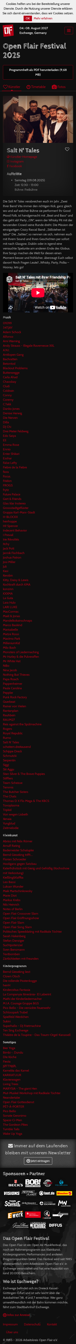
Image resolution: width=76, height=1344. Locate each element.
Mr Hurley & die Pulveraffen (21, 656)
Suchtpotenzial (13, 945)
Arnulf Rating (11, 846)
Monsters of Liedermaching (21, 652)
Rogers (7, 729)
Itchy (6, 544)
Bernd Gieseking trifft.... (18, 855)
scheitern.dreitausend (17, 747)
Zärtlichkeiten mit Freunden (21, 958)
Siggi (6, 765)
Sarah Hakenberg (14, 936)
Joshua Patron (12, 557)
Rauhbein (9, 715)
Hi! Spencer (10, 526)
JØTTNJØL (9, 1066)
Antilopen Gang (13, 354)
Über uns (12, 1332)
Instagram (17, 161)
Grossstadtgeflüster (15, 508)
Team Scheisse (12, 783)
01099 (7, 323)
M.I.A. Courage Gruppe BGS (21, 1003)
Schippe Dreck (12, 751)
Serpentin (9, 760)
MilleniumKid (11, 643)
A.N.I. (6, 350)
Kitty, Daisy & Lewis (15, 580)
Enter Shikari (11, 454)
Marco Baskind (12, 625)
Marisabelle (10, 629)
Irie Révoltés (11, 539)
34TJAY (7, 327)
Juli (5, 566)
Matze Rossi (11, 634)
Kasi (5, 571)
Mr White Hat (11, 661)
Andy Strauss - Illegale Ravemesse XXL (28, 345)
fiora (6, 472)
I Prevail (8, 535)
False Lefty (10, 463)
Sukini (7, 1021)
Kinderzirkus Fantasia (16, 990)
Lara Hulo (9, 602)
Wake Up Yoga (12, 1133)
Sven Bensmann (14, 949)
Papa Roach (11, 679)
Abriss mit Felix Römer (17, 841)
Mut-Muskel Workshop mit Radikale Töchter (31, 1093)
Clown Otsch (11, 976)
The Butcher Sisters (15, 792)
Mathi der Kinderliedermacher (22, 999)
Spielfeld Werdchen (16, 1017)
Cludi (6, 386)
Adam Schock (12, 332)
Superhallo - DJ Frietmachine (22, 1026)
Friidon (7, 481)
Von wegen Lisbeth (15, 814)
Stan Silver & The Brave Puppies (24, 774)
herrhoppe (10, 521)
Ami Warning (11, 341)
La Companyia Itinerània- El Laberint (27, 994)
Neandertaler (11, 1097)
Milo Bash (9, 647)
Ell (4, 440)
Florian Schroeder (14, 859)
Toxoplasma (11, 805)
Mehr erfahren (43, 18)
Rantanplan (10, 711)
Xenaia (7, 819)
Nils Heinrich (11, 904)
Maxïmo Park (11, 638)
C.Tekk (7, 404)
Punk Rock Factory (15, 697)
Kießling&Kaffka (13, 877)
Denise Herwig (12, 413)
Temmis (8, 787)
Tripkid (7, 810)
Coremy (8, 400)
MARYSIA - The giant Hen (20, 1088)
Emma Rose (11, 445)
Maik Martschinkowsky (17, 891)
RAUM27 (9, 720)
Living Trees (10, 1084)
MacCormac (11, 611)
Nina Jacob (10, 670)
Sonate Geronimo (14, 1115)
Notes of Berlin (13, 909)
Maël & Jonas (11, 616)
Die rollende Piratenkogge (20, 981)
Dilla (6, 422)
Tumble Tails (11, 1129)
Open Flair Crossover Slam (20, 913)
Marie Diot (10, 895)
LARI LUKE (10, 607)
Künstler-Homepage (23, 157)
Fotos (61, 87)
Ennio (7, 449)
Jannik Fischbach (14, 553)
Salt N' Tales (11, 742)
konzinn (8, 589)
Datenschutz (32, 1324)
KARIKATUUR (12, 1075)
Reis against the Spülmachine (22, 724)
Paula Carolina (12, 688)
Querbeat (9, 702)
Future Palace (11, 494)
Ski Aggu (8, 769)
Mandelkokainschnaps (17, 620)
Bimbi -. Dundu (13, 1052)
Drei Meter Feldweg (15, 431)
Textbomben (11, 954)
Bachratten (10, 359)
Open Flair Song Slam (17, 927)
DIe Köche (9, 1057)
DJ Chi (7, 427)
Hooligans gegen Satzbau (19, 864)
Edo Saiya (9, 436)
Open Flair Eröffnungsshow (21, 918)
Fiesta (7, 1061)
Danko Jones (11, 409)
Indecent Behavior (15, 530)
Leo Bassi (9, 882)
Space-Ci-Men (12, 1120)
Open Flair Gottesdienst (18, 1102)
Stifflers (8, 778)
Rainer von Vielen (14, 706)
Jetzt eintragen (40, 1161)
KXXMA (8, 593)
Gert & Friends (12, 499)
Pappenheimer (12, 684)
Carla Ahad (10, 377)
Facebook (15, 166)
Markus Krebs (11, 900)
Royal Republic (13, 733)
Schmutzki (10, 756)
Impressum (10, 1324)
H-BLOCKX (10, 517)
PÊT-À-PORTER (13, 1106)
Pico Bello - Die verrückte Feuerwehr (26, 1008)
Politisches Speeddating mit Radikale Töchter (32, 931)
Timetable (38, 87)
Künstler (14, 87)
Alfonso (8, 336)
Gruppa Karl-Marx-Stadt (19, 512)
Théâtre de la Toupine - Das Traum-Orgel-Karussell (37, 1035)
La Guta (8, 598)
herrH (6, 985)
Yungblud (9, 823)
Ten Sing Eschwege (15, 1030)
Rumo (7, 738)
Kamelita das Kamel (16, 1070)
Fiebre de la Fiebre (15, 467)
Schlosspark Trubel (15, 1012)
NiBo (6, 665)
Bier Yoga (9, 1048)
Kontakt (52, 1324)
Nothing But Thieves (16, 675)
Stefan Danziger (13, 940)
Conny (7, 395)
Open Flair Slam (13, 922)
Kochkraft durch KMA (16, 584)
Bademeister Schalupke (18, 850)
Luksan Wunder (13, 886)
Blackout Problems (15, 368)
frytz (6, 490)
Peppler (8, 693)
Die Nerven (10, 418)
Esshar (7, 458)
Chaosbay (9, 382)
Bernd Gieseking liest (16, 972)
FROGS (8, 485)
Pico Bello (9, 1111)
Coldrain (8, 391)
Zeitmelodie (11, 828)
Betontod (9, 363)
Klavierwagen (11, 1079)
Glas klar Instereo (14, 503)
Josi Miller (9, 562)
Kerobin (8, 575)
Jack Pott (8, 548)
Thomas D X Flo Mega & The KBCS (26, 801)
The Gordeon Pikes (15, 1124)
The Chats (9, 796)
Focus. (7, 476)
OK (28, 18)
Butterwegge (11, 373)
